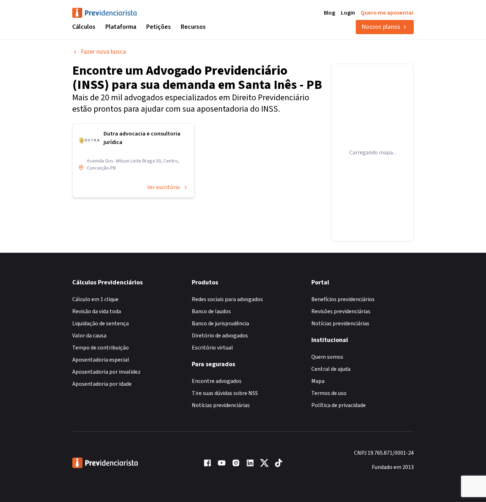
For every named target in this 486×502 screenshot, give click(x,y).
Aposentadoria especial (100, 360)
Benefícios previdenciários (343, 299)
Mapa (317, 381)
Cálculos (83, 26)
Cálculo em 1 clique (95, 299)
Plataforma (120, 26)
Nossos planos (380, 26)
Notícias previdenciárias (221, 405)
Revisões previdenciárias (340, 311)
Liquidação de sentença (100, 323)
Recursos (193, 26)
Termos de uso (329, 393)
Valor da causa (89, 335)
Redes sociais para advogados (227, 299)
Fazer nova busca (103, 51)
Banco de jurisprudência (220, 323)
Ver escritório (163, 187)
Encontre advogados (217, 381)
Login (348, 13)
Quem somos (327, 357)
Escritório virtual (212, 348)
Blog (329, 13)
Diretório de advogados (220, 335)
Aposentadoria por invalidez (106, 372)
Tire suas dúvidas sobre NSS (225, 393)
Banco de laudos (211, 311)
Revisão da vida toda (96, 311)
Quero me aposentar (387, 13)
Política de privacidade (338, 405)
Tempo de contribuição (100, 348)
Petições (158, 26)
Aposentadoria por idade (102, 384)
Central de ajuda (330, 369)
